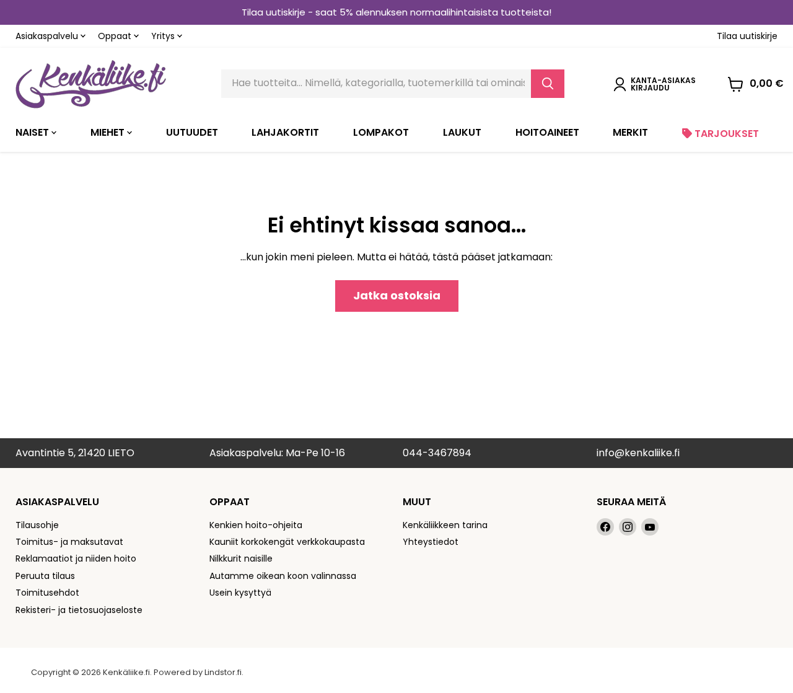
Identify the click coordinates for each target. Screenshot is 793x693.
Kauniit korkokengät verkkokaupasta (287, 542)
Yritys (164, 36)
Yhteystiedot (430, 542)
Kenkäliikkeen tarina (445, 525)
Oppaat (116, 36)
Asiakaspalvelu (48, 36)
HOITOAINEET (547, 132)
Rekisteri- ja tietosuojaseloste (78, 610)
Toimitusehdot (47, 592)
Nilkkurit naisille (241, 558)
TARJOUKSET (725, 133)
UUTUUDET (192, 132)
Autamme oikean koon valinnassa (282, 576)
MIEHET (108, 132)
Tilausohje (37, 525)
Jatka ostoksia (396, 295)
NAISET (33, 132)
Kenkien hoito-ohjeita (255, 525)
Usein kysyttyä (240, 592)
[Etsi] (547, 83)
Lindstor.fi (223, 672)
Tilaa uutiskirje (747, 36)
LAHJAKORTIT (285, 132)
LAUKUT (462, 132)
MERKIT (630, 132)
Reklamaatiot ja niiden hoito (75, 558)
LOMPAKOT (381, 132)
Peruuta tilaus (45, 576)
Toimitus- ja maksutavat (69, 542)
